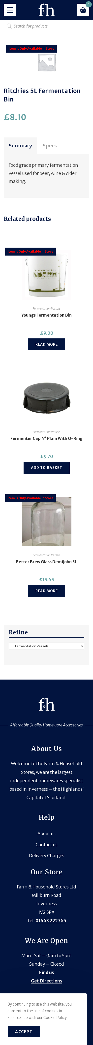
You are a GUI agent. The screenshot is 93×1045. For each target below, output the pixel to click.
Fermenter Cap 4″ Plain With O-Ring (46, 438)
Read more (46, 344)
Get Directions (46, 981)
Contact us (47, 845)
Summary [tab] (20, 145)
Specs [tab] (50, 145)
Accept (23, 1031)
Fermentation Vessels (46, 308)
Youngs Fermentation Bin (46, 315)
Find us (46, 972)
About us (46, 833)
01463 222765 (50, 920)
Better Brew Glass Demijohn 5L (46, 561)
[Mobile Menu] (10, 10)
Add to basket (46, 467)
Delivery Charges (46, 855)
